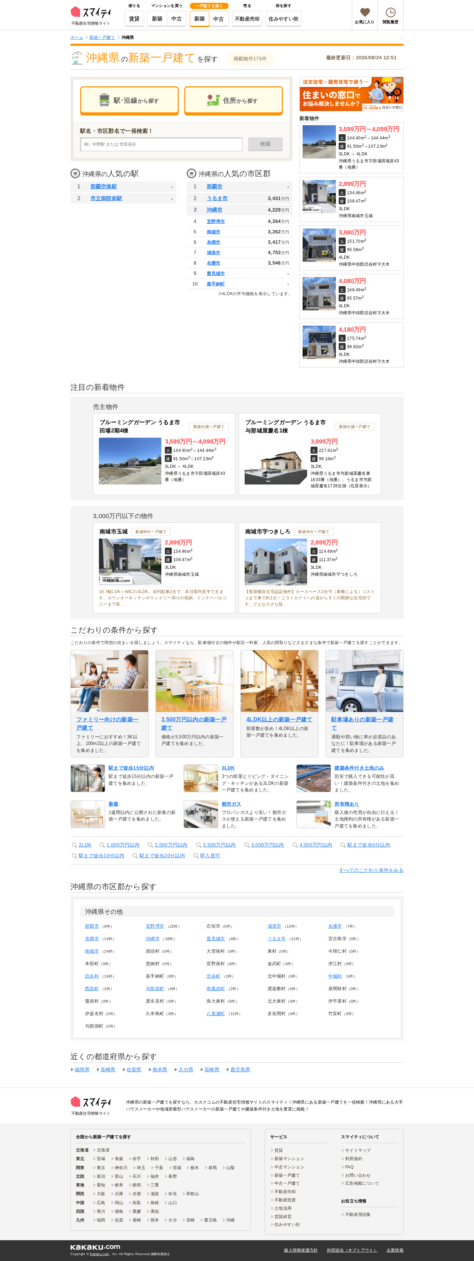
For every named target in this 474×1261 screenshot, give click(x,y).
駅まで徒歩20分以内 (162, 855)
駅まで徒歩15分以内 (131, 768)
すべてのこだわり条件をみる (371, 870)
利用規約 (353, 1158)
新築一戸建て (287, 1175)
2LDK (85, 845)
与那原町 (155, 988)
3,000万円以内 (267, 845)
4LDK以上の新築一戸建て (279, 719)
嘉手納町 (216, 283)
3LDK (228, 768)
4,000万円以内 (315, 845)
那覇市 (215, 186)
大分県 (185, 1069)
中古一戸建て (287, 1183)
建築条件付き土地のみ (359, 768)
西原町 (92, 988)
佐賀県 (134, 1069)
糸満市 (214, 242)
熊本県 (160, 1069)
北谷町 (213, 976)
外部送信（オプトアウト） (352, 1250)
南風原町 (215, 988)
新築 (157, 19)
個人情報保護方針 (301, 1250)
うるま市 (217, 198)
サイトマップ (358, 1150)
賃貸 (134, 19)
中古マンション (289, 1167)
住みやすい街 (283, 19)
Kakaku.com (99, 1254)
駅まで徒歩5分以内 (368, 845)
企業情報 (395, 1250)
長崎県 (108, 1069)
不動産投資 (285, 1200)
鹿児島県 (240, 1069)
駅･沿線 (136, 100)
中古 (176, 19)
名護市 (214, 263)
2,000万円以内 (171, 845)
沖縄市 (215, 210)
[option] (164, 454)
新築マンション (289, 1158)
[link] (351, 94)
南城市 (214, 231)
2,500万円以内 (219, 845)
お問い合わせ (358, 1175)
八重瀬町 (215, 1013)
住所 (240, 100)
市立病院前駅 (106, 198)
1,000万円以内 (123, 845)
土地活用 (282, 1208)
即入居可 (210, 855)
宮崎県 (211, 1069)
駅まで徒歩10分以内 (101, 855)
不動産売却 (247, 19)
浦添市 (214, 252)
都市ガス (232, 804)
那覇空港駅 (104, 186)
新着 (114, 804)
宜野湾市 (216, 221)
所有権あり (347, 804)
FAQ (349, 1167)
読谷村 (92, 976)
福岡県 (82, 1069)
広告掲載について (362, 1183)
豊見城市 (216, 273)
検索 (265, 144)
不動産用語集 (358, 1214)
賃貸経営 (282, 1216)
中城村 (335, 976)
